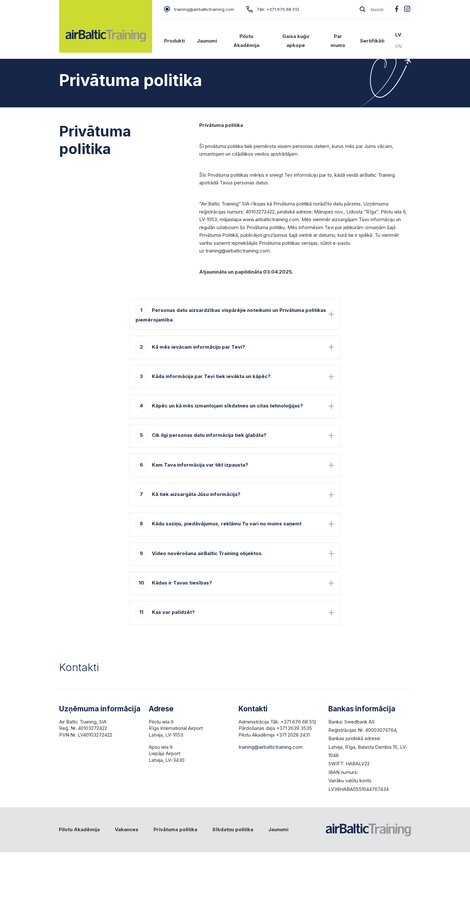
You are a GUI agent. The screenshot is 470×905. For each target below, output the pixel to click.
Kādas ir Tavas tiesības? (175, 583)
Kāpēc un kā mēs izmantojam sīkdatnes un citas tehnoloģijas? (221, 406)
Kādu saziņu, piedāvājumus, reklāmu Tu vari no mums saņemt (221, 524)
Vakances (126, 829)
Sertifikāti (372, 41)
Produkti (174, 41)
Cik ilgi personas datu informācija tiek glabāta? (203, 435)
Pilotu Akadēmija (246, 40)
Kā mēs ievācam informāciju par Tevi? (192, 347)
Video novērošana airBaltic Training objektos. (201, 553)
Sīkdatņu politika (232, 829)
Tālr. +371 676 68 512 (278, 9)
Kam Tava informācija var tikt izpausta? (194, 465)
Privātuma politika (175, 829)
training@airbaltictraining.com (204, 9)
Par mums (338, 40)
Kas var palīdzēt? (167, 612)
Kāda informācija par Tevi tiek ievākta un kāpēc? (205, 376)
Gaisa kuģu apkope (295, 40)
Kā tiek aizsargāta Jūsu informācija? (190, 494)
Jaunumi (207, 41)
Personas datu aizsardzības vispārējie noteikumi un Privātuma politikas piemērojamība (231, 315)
